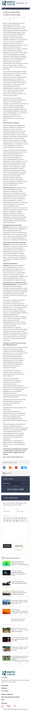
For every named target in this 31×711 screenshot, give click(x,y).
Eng (22, 3)
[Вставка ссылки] (4, 521)
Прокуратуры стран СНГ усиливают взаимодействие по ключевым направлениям (19, 592)
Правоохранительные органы (10, 697)
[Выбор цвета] (10, 521)
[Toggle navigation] (26, 3)
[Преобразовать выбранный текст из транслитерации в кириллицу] (19, 521)
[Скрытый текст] (13, 521)
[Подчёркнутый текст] (9, 518)
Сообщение (6, 515)
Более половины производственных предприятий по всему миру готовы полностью (19, 611)
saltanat (9, 19)
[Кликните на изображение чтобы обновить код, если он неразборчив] (19, 546)
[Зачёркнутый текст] (12, 518)
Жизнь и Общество (13, 17)
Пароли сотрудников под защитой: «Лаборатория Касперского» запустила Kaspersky (20, 563)
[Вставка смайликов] (25, 518)
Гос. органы (4, 691)
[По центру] (19, 518)
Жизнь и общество (7, 694)
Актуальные (4, 685)
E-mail (18, 508)
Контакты (4, 703)
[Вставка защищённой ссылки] (7, 521)
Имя (4, 508)
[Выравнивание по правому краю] (21, 518)
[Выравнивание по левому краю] (16, 518)
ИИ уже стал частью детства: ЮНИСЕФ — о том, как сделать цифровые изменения (19, 630)
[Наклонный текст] (7, 518)
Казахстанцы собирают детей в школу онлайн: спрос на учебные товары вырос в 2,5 (19, 602)
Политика (4, 688)
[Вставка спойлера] (22, 521)
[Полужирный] (4, 518)
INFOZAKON (10, 709)
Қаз (19, 3)
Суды (2, 699)
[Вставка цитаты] (16, 521)
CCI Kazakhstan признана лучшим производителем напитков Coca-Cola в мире (19, 639)
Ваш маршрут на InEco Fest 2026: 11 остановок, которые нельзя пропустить (19, 648)
